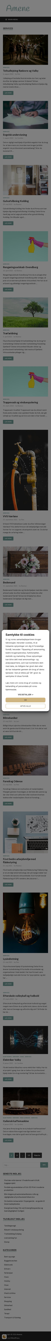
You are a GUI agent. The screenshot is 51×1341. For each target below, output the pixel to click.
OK (25, 700)
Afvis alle (25, 706)
